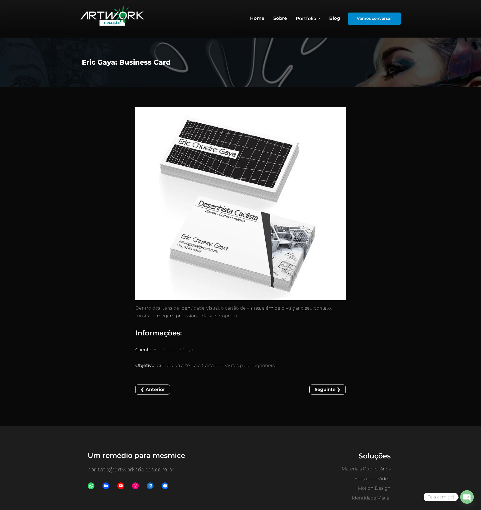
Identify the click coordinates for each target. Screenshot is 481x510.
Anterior (155, 389)
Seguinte (325, 389)
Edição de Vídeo (372, 478)
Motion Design (374, 488)
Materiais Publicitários (366, 469)
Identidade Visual (371, 498)
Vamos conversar (374, 18)
